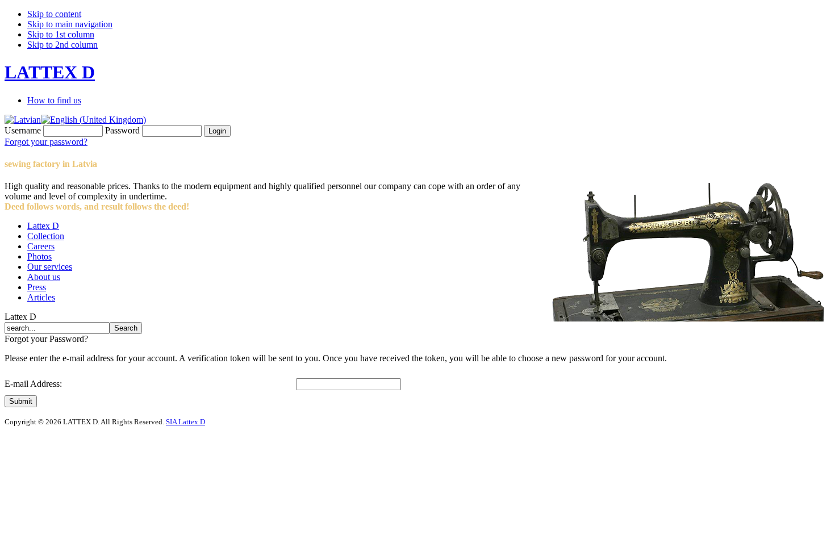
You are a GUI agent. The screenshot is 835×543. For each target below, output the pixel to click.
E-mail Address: (33, 384)
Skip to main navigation (69, 24)
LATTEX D (50, 72)
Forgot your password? (46, 142)
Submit (20, 401)
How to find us (54, 100)
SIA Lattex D (185, 421)
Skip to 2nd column (62, 44)
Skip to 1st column (60, 34)
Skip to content (54, 14)
